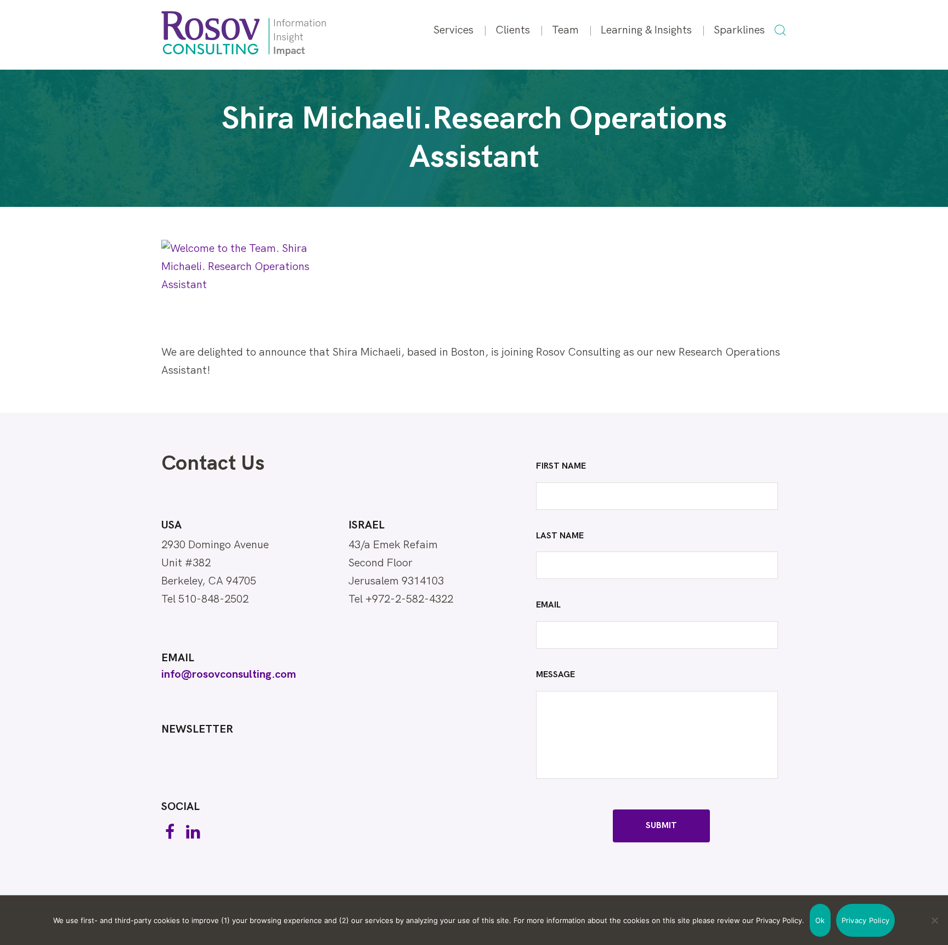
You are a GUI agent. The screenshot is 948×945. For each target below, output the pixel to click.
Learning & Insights (646, 30)
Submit (661, 825)
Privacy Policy (866, 920)
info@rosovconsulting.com (228, 674)
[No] (934, 920)
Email (177, 657)
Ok (820, 920)
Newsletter (197, 729)
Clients (512, 30)
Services (453, 30)
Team (565, 30)
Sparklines (739, 30)
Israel (366, 525)
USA (171, 525)
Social (180, 806)
